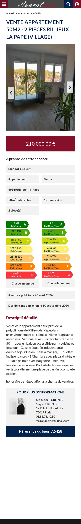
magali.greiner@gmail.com (52, 420)
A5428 (36, 13)
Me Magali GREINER (49, 400)
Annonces (23, 13)
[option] (40, 87)
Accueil (10, 13)
